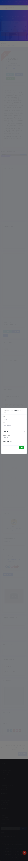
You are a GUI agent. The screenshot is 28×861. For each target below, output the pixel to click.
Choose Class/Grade (8, 441)
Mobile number (6, 435)
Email (4, 422)
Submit (21, 447)
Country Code (6, 428)
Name (4, 416)
